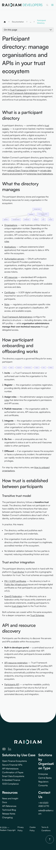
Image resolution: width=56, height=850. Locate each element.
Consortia (43, 785)
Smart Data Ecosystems (13, 776)
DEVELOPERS (33, 5)
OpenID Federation (13, 596)
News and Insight (10, 798)
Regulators (43, 781)
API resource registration (16, 662)
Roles (6, 304)
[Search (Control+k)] (47, 5)
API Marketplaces (10, 768)
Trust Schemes (37, 615)
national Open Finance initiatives (22, 170)
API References (9, 806)
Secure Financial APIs (12, 764)
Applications (10, 246)
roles (6, 241)
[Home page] (4, 22)
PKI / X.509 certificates (15, 581)
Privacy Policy (21, 829)
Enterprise (43, 774)
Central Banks (45, 777)
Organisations (10, 225)
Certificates (9, 292)
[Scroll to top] (50, 839)
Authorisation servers (14, 258)
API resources (10, 277)
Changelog (7, 817)
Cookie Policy (32, 829)
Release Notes (8, 813)
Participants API (11, 684)
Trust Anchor (18, 572)
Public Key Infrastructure (16, 584)
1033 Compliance (10, 783)
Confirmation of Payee (12, 772)
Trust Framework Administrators (22, 93)
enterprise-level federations (40, 173)
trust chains (17, 606)
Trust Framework (18, 90)
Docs (4, 802)
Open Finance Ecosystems (14, 761)
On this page (10, 29)
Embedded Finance (11, 780)
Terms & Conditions (45, 829)
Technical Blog (9, 809)
